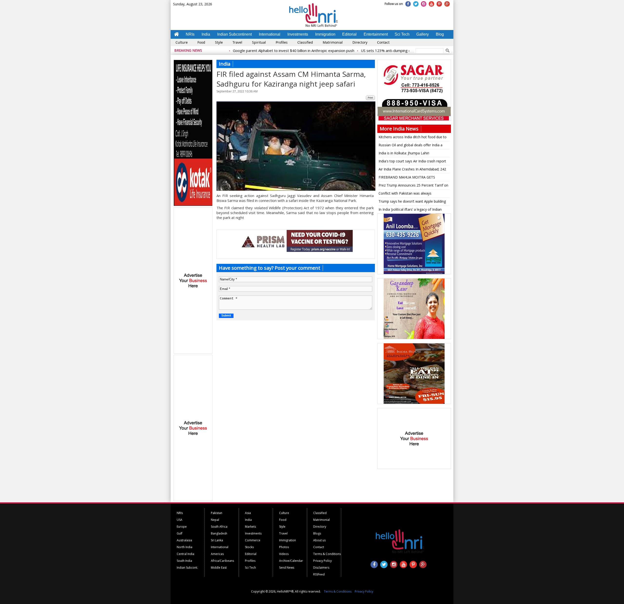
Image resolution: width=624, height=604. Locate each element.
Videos (284, 554)
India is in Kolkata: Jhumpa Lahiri (404, 153)
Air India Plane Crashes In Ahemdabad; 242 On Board (412, 170)
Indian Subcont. (187, 567)
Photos (284, 547)
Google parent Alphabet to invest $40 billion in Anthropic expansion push (275, 50)
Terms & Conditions (327, 554)
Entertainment (376, 34)
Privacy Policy (322, 561)
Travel (237, 42)
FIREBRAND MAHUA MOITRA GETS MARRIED (407, 178)
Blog (440, 34)
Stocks (249, 547)
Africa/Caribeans (222, 561)
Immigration (325, 34)
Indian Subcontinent (234, 34)
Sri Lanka (217, 540)
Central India (185, 554)
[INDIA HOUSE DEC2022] (414, 403)
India (206, 34)
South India (184, 561)
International (269, 34)
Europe (182, 527)
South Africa (219, 527)
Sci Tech (402, 34)
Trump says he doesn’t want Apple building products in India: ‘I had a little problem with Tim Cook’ (413, 202)
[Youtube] (431, 4)
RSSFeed (319, 574)
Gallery (422, 34)
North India (184, 547)
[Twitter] (416, 4)
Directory (359, 42)
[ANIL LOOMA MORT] (414, 273)
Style (219, 42)
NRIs (190, 34)
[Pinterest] (439, 4)
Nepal (215, 520)
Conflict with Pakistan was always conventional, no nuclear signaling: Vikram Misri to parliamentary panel (411, 194)
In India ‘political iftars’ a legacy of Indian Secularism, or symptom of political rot (410, 210)
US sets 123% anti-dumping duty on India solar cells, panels (392, 50)
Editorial (349, 34)
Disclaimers (321, 567)
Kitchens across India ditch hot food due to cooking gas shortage (413, 138)
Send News (286, 567)
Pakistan (216, 513)
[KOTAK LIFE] (193, 205)
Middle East (219, 567)
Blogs (317, 533)
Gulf (179, 533)
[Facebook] (408, 4)
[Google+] (447, 4)
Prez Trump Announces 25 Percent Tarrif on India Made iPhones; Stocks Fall (413, 186)
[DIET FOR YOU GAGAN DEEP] (414, 338)
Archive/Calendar (291, 561)
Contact (383, 42)
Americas (217, 554)
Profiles (282, 42)
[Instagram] (423, 4)
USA (179, 520)
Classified (305, 42)
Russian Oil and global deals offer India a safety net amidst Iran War (410, 146)
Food (201, 42)
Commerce (252, 540)
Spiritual (259, 42)
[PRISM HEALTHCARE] (296, 250)
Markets (250, 527)
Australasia (184, 540)
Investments (297, 34)
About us (319, 540)
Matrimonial (333, 42)
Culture (182, 42)
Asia (248, 513)
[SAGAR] (414, 120)
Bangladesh (219, 533)
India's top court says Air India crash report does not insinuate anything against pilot (412, 162)
